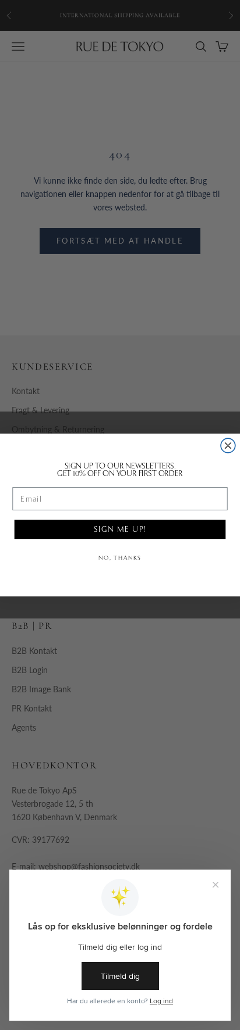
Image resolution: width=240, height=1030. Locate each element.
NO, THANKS (120, 558)
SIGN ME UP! (120, 529)
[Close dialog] (228, 445)
